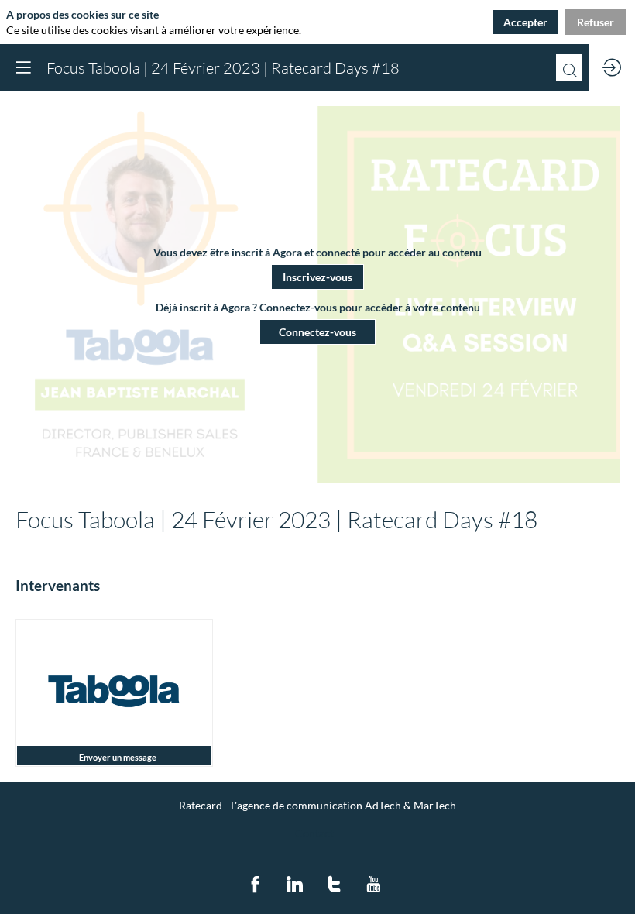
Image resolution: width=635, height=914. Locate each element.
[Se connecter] (612, 67)
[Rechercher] (569, 67)
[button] (317, 277)
